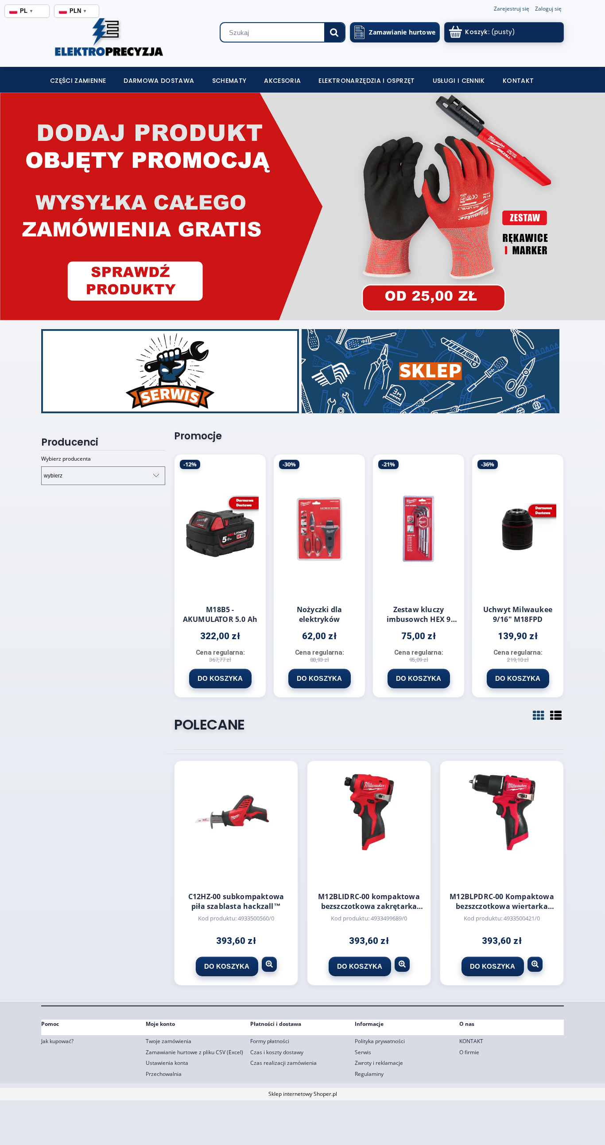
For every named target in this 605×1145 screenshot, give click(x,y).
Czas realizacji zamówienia (283, 1063)
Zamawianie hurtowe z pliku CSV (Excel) (194, 1052)
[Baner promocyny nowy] (302, 206)
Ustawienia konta (167, 1063)
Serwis (363, 1052)
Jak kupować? (57, 1041)
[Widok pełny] (556, 715)
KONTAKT (471, 1041)
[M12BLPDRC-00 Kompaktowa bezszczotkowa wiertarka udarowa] (501, 824)
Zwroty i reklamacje (379, 1063)
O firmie (469, 1052)
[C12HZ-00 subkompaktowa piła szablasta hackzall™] (236, 824)
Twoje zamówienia (168, 1041)
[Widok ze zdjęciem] (538, 715)
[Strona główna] (95, 40)
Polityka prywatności (380, 1041)
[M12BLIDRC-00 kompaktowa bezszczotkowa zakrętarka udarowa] (368, 824)
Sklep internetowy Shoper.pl (302, 1094)
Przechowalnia (164, 1074)
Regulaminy (369, 1074)
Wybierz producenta (66, 459)
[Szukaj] (334, 32)
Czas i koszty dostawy (276, 1052)
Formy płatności (269, 1041)
